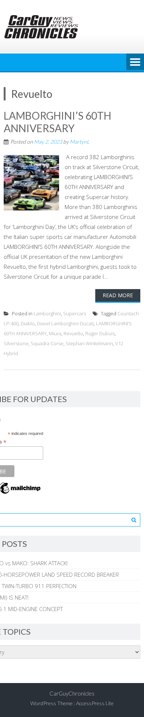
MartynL (79, 141)
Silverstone (16, 343)
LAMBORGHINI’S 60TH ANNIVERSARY (57, 121)
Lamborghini (47, 313)
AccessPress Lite (95, 703)
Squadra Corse (47, 343)
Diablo (28, 323)
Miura (55, 333)
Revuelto (73, 333)
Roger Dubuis (100, 333)
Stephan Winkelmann (89, 343)
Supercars (74, 313)
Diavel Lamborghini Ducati (65, 323)
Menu (135, 62)
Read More (118, 295)
